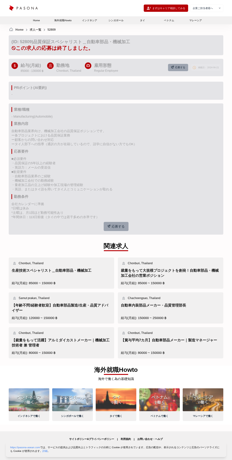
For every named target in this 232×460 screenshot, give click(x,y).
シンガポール (116, 20)
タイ (142, 20)
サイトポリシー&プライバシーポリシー (91, 438)
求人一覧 (35, 29)
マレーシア (195, 20)
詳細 (44, 450)
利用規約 (126, 438)
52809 (51, 29)
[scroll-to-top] (224, 453)
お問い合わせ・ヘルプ (150, 438)
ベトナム (169, 20)
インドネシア (89, 20)
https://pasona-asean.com (25, 447)
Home (36, 20)
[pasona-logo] (23, 8)
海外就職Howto (63, 20)
